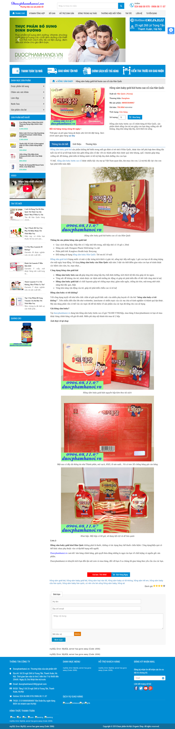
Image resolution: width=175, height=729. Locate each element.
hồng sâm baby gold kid (77, 580)
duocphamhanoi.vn (62, 313)
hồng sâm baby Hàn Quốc (84, 254)
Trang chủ (20, 13)
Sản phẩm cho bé (19, 109)
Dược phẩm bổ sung (20, 86)
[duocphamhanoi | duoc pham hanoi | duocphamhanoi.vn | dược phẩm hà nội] (27, 5)
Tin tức (128, 13)
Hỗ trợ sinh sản (66, 13)
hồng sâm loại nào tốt (97, 580)
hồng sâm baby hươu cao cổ (69, 161)
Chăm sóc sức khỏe (20, 92)
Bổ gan (52, 13)
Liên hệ (139, 13)
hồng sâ (121, 583)
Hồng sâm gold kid (58, 259)
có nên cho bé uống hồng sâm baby (101, 583)
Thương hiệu (91, 144)
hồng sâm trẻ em (141, 580)
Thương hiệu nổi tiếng (111, 13)
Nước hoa (15, 103)
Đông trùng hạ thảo (87, 13)
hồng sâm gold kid (57, 580)
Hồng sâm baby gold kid (61, 149)
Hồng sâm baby (65, 81)
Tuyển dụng (151, 13)
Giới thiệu (77, 144)
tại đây (72, 135)
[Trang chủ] (53, 81)
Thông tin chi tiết (60, 144)
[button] (18, 40)
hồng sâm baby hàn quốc (73, 583)
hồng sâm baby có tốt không (120, 580)
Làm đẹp (15, 97)
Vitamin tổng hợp (37, 13)
